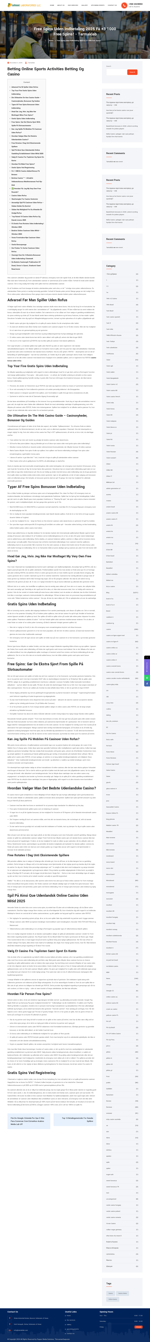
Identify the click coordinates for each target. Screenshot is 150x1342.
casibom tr (109, 617)
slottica (108, 1150)
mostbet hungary (112, 917)
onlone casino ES (112, 1003)
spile (107, 1162)
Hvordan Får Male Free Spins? (23, 164)
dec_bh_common (112, 721)
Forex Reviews (111, 758)
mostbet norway (111, 929)
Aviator (108, 501)
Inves (108, 795)
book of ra (109, 599)
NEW (107, 972)
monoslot (109, 899)
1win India (109, 329)
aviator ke (109, 531)
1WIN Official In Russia (113, 335)
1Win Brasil (110, 305)
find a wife (109, 740)
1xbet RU (109, 439)
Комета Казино (111, 1242)
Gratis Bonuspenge (19, 244)
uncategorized (111, 1199)
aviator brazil (110, 507)
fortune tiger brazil (112, 764)
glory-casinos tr (111, 789)
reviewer (109, 1113)
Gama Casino (110, 770)
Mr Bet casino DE (112, 954)
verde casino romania (113, 1217)
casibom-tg (110, 623)
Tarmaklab (109, 162)
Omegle (108, 985)
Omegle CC (110, 991)
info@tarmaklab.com (21, 1330)
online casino (113, 1299)
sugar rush (109, 1174)
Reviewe (109, 1107)
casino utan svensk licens (115, 672)
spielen (108, 1156)
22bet (108, 464)
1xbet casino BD (111, 390)
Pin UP (108, 1021)
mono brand (110, 862)
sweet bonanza (111, 1181)
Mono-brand (110, 874)
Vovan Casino (111, 1223)
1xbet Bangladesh (112, 378)
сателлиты (110, 1254)
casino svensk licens (113, 666)
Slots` (108, 1144)
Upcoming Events (98, 5)
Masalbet (109, 831)
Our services (73, 5)
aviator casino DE (112, 513)
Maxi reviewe (110, 838)
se (107, 1125)
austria (108, 495)
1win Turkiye (110, 341)
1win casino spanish (113, 317)
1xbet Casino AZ (111, 384)
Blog (107, 593)
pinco (108, 1046)
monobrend (110, 887)
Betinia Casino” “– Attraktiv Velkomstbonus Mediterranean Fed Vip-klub (27, 181)
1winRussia (110, 354)
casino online (122, 1293)
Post (107, 1076)
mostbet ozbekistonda (114, 936)
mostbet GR (110, 911)
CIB (107, 697)
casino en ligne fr (112, 642)
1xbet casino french (113, 397)
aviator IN (109, 525)
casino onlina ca (111, 648)
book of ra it (110, 605)
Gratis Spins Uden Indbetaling (23, 118)
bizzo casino (110, 586)
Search (108, 66)
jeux (107, 801)
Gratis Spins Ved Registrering (23, 167)
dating (108, 715)
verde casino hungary (113, 1205)
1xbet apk (109, 366)
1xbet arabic (110, 372)
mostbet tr (109, 948)
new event (119, 162)
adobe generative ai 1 (113, 488)
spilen (108, 1168)
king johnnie (110, 819)
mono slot (109, 868)
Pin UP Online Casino (113, 1034)
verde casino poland (113, 1211)
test (107, 1193)
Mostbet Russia (111, 942)
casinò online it (111, 660)
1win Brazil (109, 311)
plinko (108, 1052)
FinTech (109, 746)
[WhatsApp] (147, 678)
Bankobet (109, 562)
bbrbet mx (109, 580)
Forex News (110, 752)
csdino (108, 709)
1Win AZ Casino (111, 299)
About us (60, 5)
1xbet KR (109, 415)
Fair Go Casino (111, 733)
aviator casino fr (111, 519)
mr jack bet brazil (112, 960)
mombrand (109, 856)
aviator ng (109, 544)
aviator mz (109, 537)
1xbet (108, 360)
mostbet (109, 905)
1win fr (108, 323)
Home (52, 5)
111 (107, 286)
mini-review (110, 844)
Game (108, 776)
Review (108, 1101)
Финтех (109, 1260)
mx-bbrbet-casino (112, 966)
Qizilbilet (109, 1089)
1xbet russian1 (111, 458)
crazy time (109, 703)
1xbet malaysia (111, 421)
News (108, 978)
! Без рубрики (111, 274)
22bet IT (109, 476)
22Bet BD (109, 470)
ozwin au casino (111, 1009)
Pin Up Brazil (110, 1027)
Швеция (109, 1266)
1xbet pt (109, 433)
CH (107, 691)
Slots (108, 1138)
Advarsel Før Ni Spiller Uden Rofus (25, 87)
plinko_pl (109, 1070)
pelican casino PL (112, 1015)
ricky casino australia (113, 1119)
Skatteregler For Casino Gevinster (25, 199)
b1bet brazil (110, 556)
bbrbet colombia (111, 574)
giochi (108, 782)
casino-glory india (112, 684)
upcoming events (73, 1329)
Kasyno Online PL (112, 813)
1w (107, 292)
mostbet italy (110, 923)
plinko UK (109, 1064)
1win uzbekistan (111, 348)
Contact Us (112, 5)
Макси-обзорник (112, 1248)
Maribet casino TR (112, 825)
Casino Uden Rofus (19, 195)
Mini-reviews (110, 850)
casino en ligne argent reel (115, 635)
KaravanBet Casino (112, 807)
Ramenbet (109, 1095)
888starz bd (110, 482)
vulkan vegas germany (113, 1230)
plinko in (109, 1058)
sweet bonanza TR (112, 1187)
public (108, 1083)
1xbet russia (110, 446)
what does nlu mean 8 (113, 1236)
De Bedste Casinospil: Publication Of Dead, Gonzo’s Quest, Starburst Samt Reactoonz (26, 265)
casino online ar (111, 654)
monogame (110, 893)
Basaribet (109, 568)
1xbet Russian (111, 452)
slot (107, 1132)
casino (108, 629)
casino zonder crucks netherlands (118, 678)
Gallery (84, 5)
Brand (108, 611)
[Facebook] (147, 683)
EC (107, 727)
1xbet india (110, 403)
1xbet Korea (110, 409)
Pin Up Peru (110, 1040)
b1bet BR (109, 550)
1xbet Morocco (111, 427)
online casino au (111, 997)
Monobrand (110, 880)
